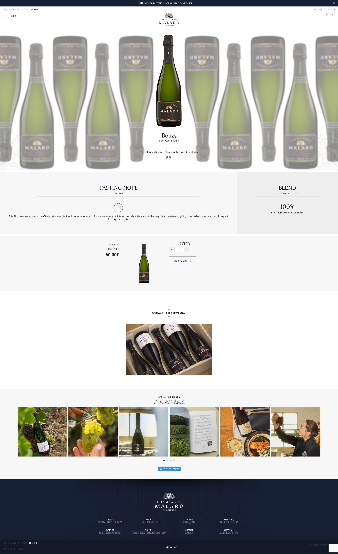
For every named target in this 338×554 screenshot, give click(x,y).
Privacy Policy (328, 545)
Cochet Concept (173, 547)
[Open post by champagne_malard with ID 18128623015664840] (143, 432)
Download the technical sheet (169, 312)
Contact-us (228, 533)
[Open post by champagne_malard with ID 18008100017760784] (93, 432)
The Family (149, 522)
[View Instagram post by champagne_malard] (64, 453)
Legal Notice (313, 545)
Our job (189, 522)
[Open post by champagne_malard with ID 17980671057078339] (42, 432)
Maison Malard (11, 9)
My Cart (318, 9)
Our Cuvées (228, 522)
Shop (189, 533)
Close (334, 3)
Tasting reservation (149, 533)
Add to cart (181, 261)
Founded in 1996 (109, 522)
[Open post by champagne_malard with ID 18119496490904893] (295, 432)
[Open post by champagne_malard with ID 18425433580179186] (245, 432)
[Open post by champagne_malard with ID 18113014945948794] (194, 432)
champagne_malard (41, 409)
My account (331, 9)
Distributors (110, 533)
